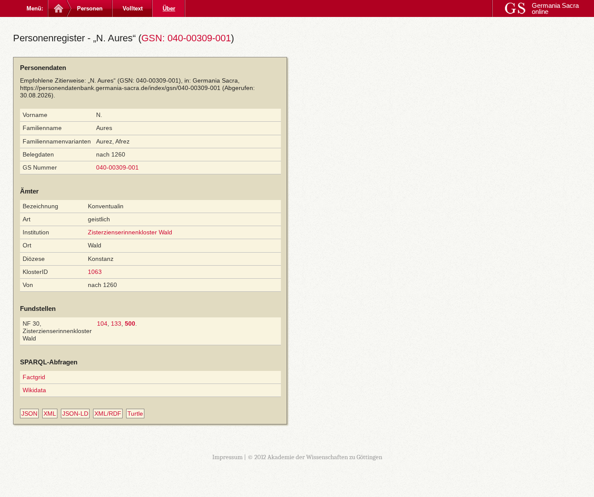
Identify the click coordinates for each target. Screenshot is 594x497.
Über (169, 8)
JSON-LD (75, 413)
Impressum (227, 457)
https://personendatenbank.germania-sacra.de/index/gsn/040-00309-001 (120, 87)
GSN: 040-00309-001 (186, 38)
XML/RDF (107, 413)
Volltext (133, 8)
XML (49, 413)
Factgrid (34, 377)
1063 (95, 271)
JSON (29, 413)
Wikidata (34, 390)
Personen (90, 8)
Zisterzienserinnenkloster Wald (130, 232)
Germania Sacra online (555, 8)
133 (116, 323)
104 (102, 323)
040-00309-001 (117, 167)
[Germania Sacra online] (57, 8)
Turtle (135, 413)
